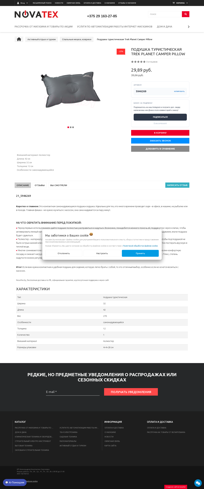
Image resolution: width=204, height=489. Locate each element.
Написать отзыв (177, 185)
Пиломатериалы (68, 441)
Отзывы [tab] (40, 185)
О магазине (110, 432)
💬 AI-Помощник (14, 482)
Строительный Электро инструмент (33, 441)
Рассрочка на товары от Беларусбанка (166, 432)
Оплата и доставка (114, 428)
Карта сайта (110, 446)
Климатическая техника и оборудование (35, 437)
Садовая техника (68, 437)
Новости (109, 437)
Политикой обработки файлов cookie (140, 246)
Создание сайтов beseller (176, 487)
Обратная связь (112, 441)
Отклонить (64, 253)
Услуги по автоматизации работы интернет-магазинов (80, 428)
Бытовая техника (23, 446)
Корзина (180, 3)
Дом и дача (20, 432)
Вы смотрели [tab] (58, 185)
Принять (140, 253)
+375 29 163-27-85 (102, 16)
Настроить (102, 253)
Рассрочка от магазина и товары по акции (35, 428)
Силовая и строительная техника (32, 450)
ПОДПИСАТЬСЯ (160, 117)
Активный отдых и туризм (73, 446)
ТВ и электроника (68, 432)
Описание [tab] (23, 185)
